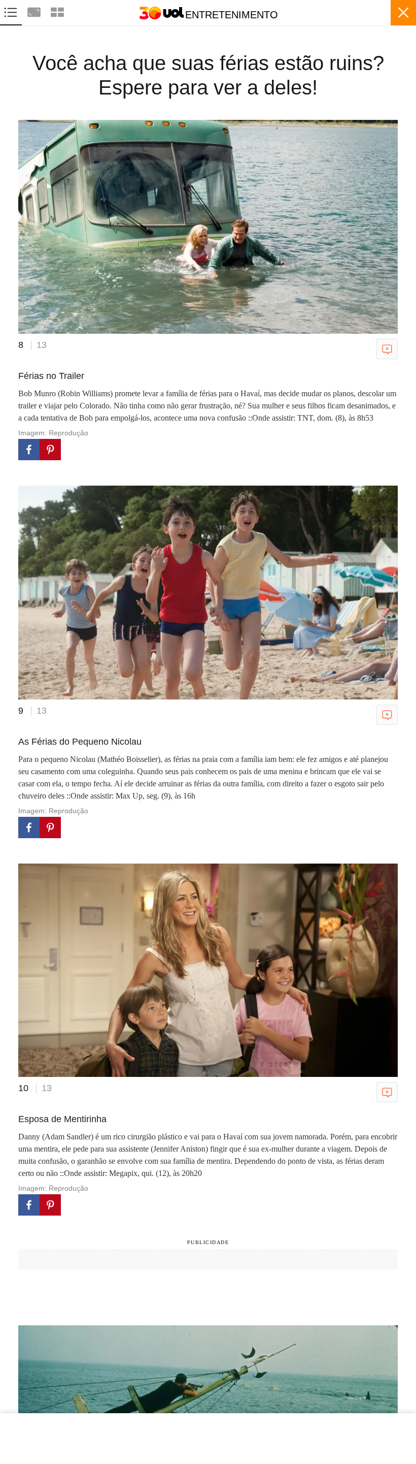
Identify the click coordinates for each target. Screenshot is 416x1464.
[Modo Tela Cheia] (35, 11)
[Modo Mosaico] (57, 11)
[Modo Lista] (11, 11)
